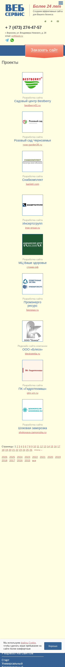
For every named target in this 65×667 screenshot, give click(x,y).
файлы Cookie (28, 642)
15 (51, 446)
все (34, 460)
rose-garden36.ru (32, 144)
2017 (12, 460)
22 (17, 450)
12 (41, 446)
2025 (12, 457)
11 (38, 446)
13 (45, 446)
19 (6, 450)
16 (55, 446)
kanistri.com (32, 184)
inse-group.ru (32, 227)
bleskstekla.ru (32, 353)
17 (58, 446)
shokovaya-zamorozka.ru (32, 432)
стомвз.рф (32, 267)
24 (24, 450)
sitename (14, 10)
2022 (35, 457)
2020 (50, 457)
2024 (20, 457)
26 (30, 450)
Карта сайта (52, 21)
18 (3, 450)
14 (48, 446)
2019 (58, 457)
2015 (27, 460)
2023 (27, 457)
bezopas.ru (32, 309)
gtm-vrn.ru (32, 393)
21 (13, 450)
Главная (45, 21)
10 (34, 446)
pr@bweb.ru (17, 36)
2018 (4, 460)
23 (20, 450)
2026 (4, 457)
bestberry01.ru (32, 105)
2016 (20, 460)
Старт (5, 660)
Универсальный (12, 663)
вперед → (38, 450)
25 (27, 450)
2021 (42, 457)
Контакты (58, 21)
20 (10, 450)
